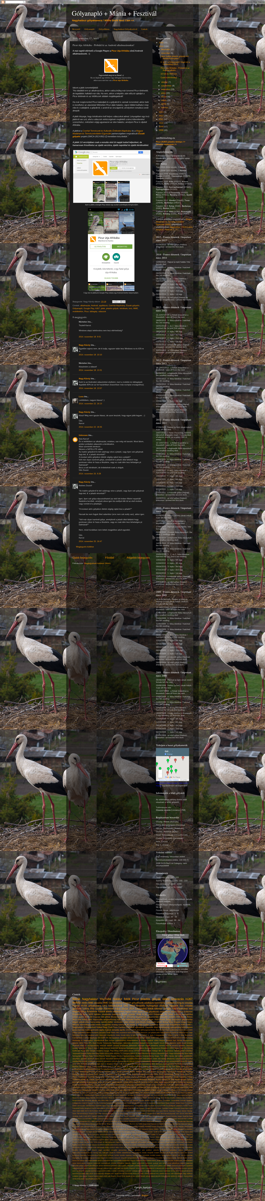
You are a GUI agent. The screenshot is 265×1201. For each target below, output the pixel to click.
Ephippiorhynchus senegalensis (133, 1106)
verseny (175, 1046)
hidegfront (164, 1033)
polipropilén (130, 1165)
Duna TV (184, 1103)
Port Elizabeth (105, 1129)
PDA (135, 1126)
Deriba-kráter (151, 1103)
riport (111, 1168)
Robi (124, 1129)
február (116, 1080)
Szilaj (182, 1132)
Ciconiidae (166, 1100)
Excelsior (151, 1106)
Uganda (101, 1139)
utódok (146, 1173)
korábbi (152, 1155)
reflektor (106, 1168)
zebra (80, 1176)
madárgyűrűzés (92, 1030)
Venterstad (179, 1139)
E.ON (114, 1067)
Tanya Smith (181, 1134)
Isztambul (189, 1051)
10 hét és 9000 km (169, 74)
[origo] (180, 1056)
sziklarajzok (80, 1171)
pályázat (91, 1035)
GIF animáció (129, 1017)
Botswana (179, 1064)
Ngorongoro (168, 1124)
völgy (184, 1173)
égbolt (153, 1176)
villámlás (182, 1046)
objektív (183, 1163)
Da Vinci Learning (100, 1103)
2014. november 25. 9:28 (90, 474)
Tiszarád (91, 1077)
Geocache (117, 1108)
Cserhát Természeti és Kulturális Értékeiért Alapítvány (107, 131)
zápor (125, 1090)
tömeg (160, 1061)
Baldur (190, 1095)
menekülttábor (188, 1160)
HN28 (96, 1111)
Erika (146, 1106)
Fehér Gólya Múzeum (184, 1067)
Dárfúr (74, 1106)
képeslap (189, 1155)
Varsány (173, 1139)
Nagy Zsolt (107, 1027)
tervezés (190, 1171)
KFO (89, 1116)
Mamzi (157, 1121)
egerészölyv (100, 1080)
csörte (162, 1145)
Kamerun (101, 1116)
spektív (126, 1168)
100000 (183, 1090)
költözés (111, 1158)
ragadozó (189, 1165)
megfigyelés (129, 1085)
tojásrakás (116, 1014)
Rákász (113, 1056)
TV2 (161, 1056)
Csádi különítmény (169, 78)
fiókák (76, 999)
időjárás (182, 1033)
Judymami (76, 1053)
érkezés (129, 1019)
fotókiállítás (189, 1147)
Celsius (176, 1048)
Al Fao (102, 1095)
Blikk (153, 1064)
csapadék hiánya (186, 1077)
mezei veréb (151, 1085)
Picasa (162, 1019)
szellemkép (177, 1168)
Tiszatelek (97, 1137)
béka (134, 1033)
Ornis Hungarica (128, 1126)
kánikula (169, 1155)
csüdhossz (168, 1145)
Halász (117, 999)
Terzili (74, 1137)
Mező (140, 1053)
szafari (142, 1168)
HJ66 (188, 1025)
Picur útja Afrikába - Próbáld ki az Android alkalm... (175, 69)
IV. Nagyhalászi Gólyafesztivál (146, 1113)
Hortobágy (76, 1040)
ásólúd (138, 1176)
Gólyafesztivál (115, 1005)
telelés (109, 1011)
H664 (78, 1111)
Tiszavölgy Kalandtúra (116, 1137)
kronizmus (182, 1082)
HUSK (84, 1005)
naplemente (188, 1085)
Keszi (85, 1014)
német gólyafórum (173, 1163)
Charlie (122, 1100)
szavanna (154, 1046)
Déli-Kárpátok (90, 1106)
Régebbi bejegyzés (138, 557)
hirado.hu (112, 1152)
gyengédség (175, 1027)
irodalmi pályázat (160, 1152)
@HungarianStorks (148, 1030)
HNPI (121, 1051)
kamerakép (95, 1022)
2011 (161, 119)
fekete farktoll (145, 1147)
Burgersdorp (76, 1100)
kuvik (184, 1043)
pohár (124, 1165)
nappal (133, 1163)
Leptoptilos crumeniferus (131, 1118)
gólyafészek (154, 1012)
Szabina (135, 1074)
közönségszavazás (169, 1158)
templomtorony (109, 1019)
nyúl (86, 1035)
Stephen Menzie (103, 1132)
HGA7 (130, 1069)
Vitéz (118, 1033)
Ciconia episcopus (156, 1100)
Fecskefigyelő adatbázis (174, 1106)
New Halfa (189, 1053)
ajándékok (139, 1027)
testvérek (75, 1173)
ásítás (133, 1176)
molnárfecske (161, 1085)
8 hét (125, 1064)
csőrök (83, 1080)
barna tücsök (100, 1059)
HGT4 (87, 1111)
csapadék (149, 1027)
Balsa (158, 1030)
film (165, 1014)
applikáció (103, 305)
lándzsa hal (101, 1160)
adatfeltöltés (188, 1056)
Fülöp (83, 1051)
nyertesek (148, 1163)
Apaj (145, 1095)
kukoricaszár (180, 1059)
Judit (80, 1116)
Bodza (141, 1048)
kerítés (116, 1155)
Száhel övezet (77, 1134)
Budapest (189, 1098)
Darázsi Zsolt (122, 1103)
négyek (76, 1011)
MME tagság (96, 1121)
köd (106, 1158)
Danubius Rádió (111, 1103)
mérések (103, 1046)
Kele (106, 1040)
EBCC (119, 1067)
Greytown (123, 1038)
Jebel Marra (188, 1113)
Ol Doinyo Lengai (100, 1126)
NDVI (91, 1014)
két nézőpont (84, 1158)
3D (91, 1017)
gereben (138, 1150)
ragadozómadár (77, 1168)
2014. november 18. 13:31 (90, 370)
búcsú (121, 1145)
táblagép (93, 311)
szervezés (107, 1061)
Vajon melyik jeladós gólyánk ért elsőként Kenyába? (175, 57)
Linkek (144, 29)
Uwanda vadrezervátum (136, 1139)
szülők (134, 1012)
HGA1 (125, 1069)
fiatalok (101, 1011)
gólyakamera (94, 1005)
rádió (114, 1168)
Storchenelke (113, 1132)
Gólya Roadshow (88, 1011)
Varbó (113, 1033)
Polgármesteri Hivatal (93, 1129)
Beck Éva (131, 1064)
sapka (101, 1030)
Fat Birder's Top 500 (167, 1067)
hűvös (139, 1152)
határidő (137, 1082)
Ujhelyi (106, 1139)
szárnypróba (187, 1014)
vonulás (189, 1003)
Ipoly (173, 1113)
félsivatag (143, 1080)
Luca (81, 397)
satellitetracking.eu (175, 1003)
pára (164, 1165)
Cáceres (90, 1103)
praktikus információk (142, 1165)
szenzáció (99, 1061)
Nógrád (75, 1043)
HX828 (127, 1111)
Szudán (99, 1008)
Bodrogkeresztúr (132, 1048)
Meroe (88, 1124)
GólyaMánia (104, 29)
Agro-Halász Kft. (78, 1095)
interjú (150, 1082)
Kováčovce (161, 1116)
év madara (146, 1090)
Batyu (88, 1098)
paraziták (75, 1165)
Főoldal (109, 557)
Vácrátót (86, 1142)
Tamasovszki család (165, 1134)
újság (96, 1179)
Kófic (111, 1053)
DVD (178, 1017)
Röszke (99, 1043)
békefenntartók (105, 1145)
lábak (90, 1160)
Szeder (150, 1132)
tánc (112, 1173)
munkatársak (105, 1163)
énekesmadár (165, 1176)
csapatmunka (141, 1145)
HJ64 (183, 1025)
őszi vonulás (186, 1005)
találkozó (149, 1171)
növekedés (106, 1014)
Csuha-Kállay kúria (99, 1067)
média (98, 1025)
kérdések (124, 308)
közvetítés (158, 1158)
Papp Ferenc (94, 1056)
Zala (121, 1077)
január (168, 1152)
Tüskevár (75, 1139)
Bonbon (150, 1098)
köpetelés (76, 1085)
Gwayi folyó (184, 1108)
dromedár (175, 1145)
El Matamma (132, 1067)
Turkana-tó (137, 1137)
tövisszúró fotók (138, 1173)
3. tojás (95, 1048)
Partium (154, 1126)
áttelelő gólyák (145, 1176)
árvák (138, 1014)
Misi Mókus (102, 1124)
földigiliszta (166, 1080)
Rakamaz (113, 1129)
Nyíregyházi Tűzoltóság (176, 1072)
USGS (166, 1056)
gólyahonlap (187, 1019)
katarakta (83, 1155)
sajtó (118, 1168)
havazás (144, 1082)
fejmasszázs (136, 1147)
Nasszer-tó (155, 1124)
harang (95, 1152)
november (166, 53)
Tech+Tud (189, 1074)
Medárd (82, 1124)
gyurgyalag (93, 1082)
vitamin (161, 1173)
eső (191, 1008)
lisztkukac (90, 1085)
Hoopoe (91, 1113)
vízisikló (172, 1017)
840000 (163, 1093)
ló (86, 1046)
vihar (123, 1019)
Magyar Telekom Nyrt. (167, 1040)
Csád (182, 1048)
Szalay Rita (88, 1008)
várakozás (119, 1090)
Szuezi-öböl (189, 1132)
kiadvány (129, 1155)
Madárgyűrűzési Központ (137, 1121)
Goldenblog (174, 1030)
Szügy (168, 1019)
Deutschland (160, 1103)
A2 (179, 1093)
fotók (127, 999)
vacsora (166, 1061)
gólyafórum (164, 1150)
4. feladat (131, 1093)
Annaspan (139, 1095)
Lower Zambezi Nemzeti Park (161, 1118)
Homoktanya (84, 1113)
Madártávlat (150, 1121)
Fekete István (188, 1106)
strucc (138, 1168)
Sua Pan (121, 1132)
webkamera (118, 1011)
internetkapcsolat (87, 1025)
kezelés (122, 1155)
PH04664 (141, 1126)
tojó (118, 1019)
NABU (140, 1124)
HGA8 (135, 1069)
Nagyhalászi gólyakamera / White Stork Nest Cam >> (103, 20)
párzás (125, 1008)
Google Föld (170, 1008)
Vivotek (74, 1142)
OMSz (81, 1043)
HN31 (109, 1111)
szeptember (166, 86)
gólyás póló (155, 1033)
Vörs (91, 1142)
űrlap (159, 1090)
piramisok (114, 1165)
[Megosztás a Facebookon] (121, 301)
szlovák (87, 1171)
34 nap (125, 1093)
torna (95, 1173)
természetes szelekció (178, 1171)
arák (186, 1142)
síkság (140, 1171)
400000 (137, 1093)
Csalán (146, 1025)
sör (144, 1171)
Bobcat (134, 1098)
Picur (86, 311)
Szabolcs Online (130, 1132)
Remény (120, 1129)
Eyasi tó (158, 1106)
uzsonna (102, 1090)
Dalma (180, 1012)
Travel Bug (129, 1137)
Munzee (126, 1124)
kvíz (130, 308)
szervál (190, 1168)
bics (79, 1145)
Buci (184, 1098)
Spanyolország (129, 1056)
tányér (117, 1173)
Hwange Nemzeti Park (109, 1113)
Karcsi (106, 1116)
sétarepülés (184, 1087)
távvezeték (128, 1173)
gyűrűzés (76, 1008)
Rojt (128, 1129)
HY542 (137, 1051)
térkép (76, 1002)
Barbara (82, 1098)
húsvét (162, 1043)
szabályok (91, 1061)
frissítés (75, 1150)
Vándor (171, 1056)
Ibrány (165, 1022)
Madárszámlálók (123, 1072)
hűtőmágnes (187, 1027)
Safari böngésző (178, 1129)
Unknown (83, 435)
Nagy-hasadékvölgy (176, 1053)
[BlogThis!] (116, 301)
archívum (91, 1059)
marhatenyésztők (167, 1160)
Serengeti (89, 1132)
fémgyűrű (151, 1080)
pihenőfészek (93, 1165)
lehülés (185, 1158)
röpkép (133, 1087)
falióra (118, 1147)
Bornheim (157, 1098)
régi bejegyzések (124, 1087)
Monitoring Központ (149, 1053)
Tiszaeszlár (107, 1043)
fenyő (171, 1147)
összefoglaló (89, 1179)
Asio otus (150, 1095)
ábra (130, 1090)
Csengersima (77, 1038)
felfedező (117, 1059)
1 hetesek (165, 1090)
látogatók (173, 1005)
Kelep (89, 1053)
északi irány (125, 1035)
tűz (90, 1090)
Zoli (176, 1056)
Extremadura (154, 1067)
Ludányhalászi (120, 1040)
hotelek (118, 1152)
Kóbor (102, 1053)
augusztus (166, 89)
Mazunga (189, 1121)
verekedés (118, 1022)
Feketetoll (75, 1108)
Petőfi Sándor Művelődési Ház (105, 1074)
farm (121, 1147)
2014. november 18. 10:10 (90, 355)
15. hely (82, 1093)
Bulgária (164, 1048)
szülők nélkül (165, 1087)
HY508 (143, 1111)
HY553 (148, 1111)
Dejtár (183, 1017)
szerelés (162, 1046)
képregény (76, 1158)
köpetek (190, 1082)
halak (170, 1014)
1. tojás (139, 1025)
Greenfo (177, 1108)
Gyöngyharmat (89, 1069)
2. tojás (151, 1035)
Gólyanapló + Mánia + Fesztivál (114, 13)
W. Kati (105, 1142)
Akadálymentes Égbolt (92, 1095)
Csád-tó (84, 1103)
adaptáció (134, 1142)
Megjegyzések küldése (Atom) (97, 563)
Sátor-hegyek (116, 1134)
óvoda (74, 1179)
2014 (161, 46)
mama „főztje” (156, 1160)
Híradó (148, 1051)
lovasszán (75, 1160)
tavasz (174, 1012)
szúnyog (134, 1171)
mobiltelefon (78, 311)
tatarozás (155, 1171)
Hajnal (128, 1012)
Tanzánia (102, 1033)
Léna (114, 1072)
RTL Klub (92, 1043)
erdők (107, 1147)
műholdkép (120, 1163)
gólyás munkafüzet (186, 1150)
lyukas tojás (84, 1160)
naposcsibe (98, 1019)
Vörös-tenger (98, 1142)
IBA (160, 1051)
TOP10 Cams (179, 1074)
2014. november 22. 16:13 (90, 404)
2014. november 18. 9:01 (90, 337)
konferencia (173, 1082)
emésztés (83, 1147)
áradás (128, 1176)
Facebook (109, 1008)
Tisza (115, 1027)
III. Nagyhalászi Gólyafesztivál (92, 1040)
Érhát (123, 1176)
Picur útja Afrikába (120, 51)
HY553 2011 (155, 1111)
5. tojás (101, 1048)
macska (97, 1085)
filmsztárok (177, 1147)
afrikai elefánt (142, 1142)
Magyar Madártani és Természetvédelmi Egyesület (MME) (174, 221)
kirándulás (146, 1155)
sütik (191, 1087)
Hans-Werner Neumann (167, 1111)
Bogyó (145, 1098)
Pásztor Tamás (104, 1056)
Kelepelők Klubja (134, 1116)
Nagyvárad (146, 1124)
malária (148, 1160)
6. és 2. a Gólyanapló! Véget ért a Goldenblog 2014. (175, 63)
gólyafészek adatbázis (143, 1003)
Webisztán (111, 1142)
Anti (116, 1048)
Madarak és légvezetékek (120, 1121)
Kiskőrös (107, 1072)
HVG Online (129, 1051)
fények (158, 1080)
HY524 (179, 1038)
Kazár (126, 1116)
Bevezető (76, 29)
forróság (149, 1043)
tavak (161, 1171)
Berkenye (122, 1048)
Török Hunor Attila (177, 1137)
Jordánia (75, 1116)
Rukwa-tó (145, 1129)
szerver (184, 1168)
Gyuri (191, 1108)
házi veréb (172, 1033)
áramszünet (136, 1090)
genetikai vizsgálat (110, 1150)
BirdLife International (143, 1064)
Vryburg (80, 1142)
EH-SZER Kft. (103, 1038)
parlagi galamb (84, 1165)
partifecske (90, 1087)
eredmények (141, 1017)
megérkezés (165, 1012)
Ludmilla (190, 1118)
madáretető (126, 1160)
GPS (104, 1005)
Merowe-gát (94, 1124)
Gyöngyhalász (77, 1069)
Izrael (185, 1069)
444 (141, 1093)
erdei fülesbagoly (98, 1147)
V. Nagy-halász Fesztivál (153, 1139)
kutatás (158, 1155)
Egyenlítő (99, 1106)
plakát (97, 1087)
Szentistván (176, 1132)
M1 (73, 1121)
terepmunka (76, 1090)
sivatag (115, 1025)
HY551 (151, 1069)
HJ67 (97, 308)
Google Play (89, 308)
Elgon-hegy (106, 1106)
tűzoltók (95, 1090)
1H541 (100, 1093)
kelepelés (163, 1017)
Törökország (99, 1077)
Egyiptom (115, 1038)
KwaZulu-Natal (188, 1116)
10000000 (75, 1093)
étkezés (180, 1176)
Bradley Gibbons (176, 1098)
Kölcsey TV (118, 1053)
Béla (99, 1100)
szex (74, 1171)
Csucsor (96, 1017)
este (79, 1019)
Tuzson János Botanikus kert (160, 1137)
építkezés (174, 1176)
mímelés (113, 1163)
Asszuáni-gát (158, 1095)
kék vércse (182, 1155)
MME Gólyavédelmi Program (117, 1003)
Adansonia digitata (186, 1093)
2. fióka (89, 1048)
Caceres (112, 1100)
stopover (132, 1168)
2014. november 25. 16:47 (90, 541)
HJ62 (162, 1038)
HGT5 (91, 1111)
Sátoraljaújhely (126, 1134)
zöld (78, 1064)
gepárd (183, 1080)
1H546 (133, 1030)
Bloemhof (128, 1098)
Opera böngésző (116, 1126)
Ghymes (125, 1108)
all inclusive (161, 1142)
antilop (172, 1142)
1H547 (144, 1035)
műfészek (170, 1085)
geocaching (122, 1150)
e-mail (187, 1145)
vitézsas (167, 1173)
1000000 (190, 1090)
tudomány (100, 1173)
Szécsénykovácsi (106, 1134)
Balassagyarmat (182, 1095)
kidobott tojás (137, 1155)
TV (157, 1134)
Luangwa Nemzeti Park (179, 1118)
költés (82, 1046)
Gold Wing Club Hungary (136, 1108)
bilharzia (84, 1145)
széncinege (121, 1171)
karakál (190, 1152)
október (164, 82)
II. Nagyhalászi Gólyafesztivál (173, 1051)
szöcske (128, 1171)
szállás (108, 1171)
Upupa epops (113, 1139)
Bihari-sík (111, 1098)
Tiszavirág (104, 1137)
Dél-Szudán (81, 1106)
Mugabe (120, 1124)
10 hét (178, 1090)
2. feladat (106, 1093)
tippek (140, 1012)
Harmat (76, 1005)
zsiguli (101, 1176)
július (163, 93)
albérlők (154, 1142)
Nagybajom (151, 1072)
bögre (190, 1022)
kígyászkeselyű (95, 1158)
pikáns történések (105, 1165)
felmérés (166, 1147)
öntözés (154, 1090)
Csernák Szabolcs (186, 1100)
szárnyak (122, 1025)
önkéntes (82, 1048)
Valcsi (107, 1077)
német (164, 1163)
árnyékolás (92, 1064)
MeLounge (76, 1124)
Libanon (147, 1118)
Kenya (111, 1040)
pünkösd (174, 1165)
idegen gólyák (78, 1022)
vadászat (152, 1173)
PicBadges (122, 1074)
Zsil (122, 1142)
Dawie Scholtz (132, 1103)
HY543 (143, 1051)
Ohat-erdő (84, 1074)
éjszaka (75, 1048)
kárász (174, 1155)
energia (90, 1147)
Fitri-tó (94, 1108)
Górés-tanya (183, 1030)
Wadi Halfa (114, 1077)
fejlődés (97, 1014)
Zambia (121, 1027)
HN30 (105, 1111)
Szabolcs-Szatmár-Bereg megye (147, 1056)
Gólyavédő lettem (154, 1022)
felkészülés (159, 1147)
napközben (179, 1085)
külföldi (83, 1085)
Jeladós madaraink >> (166, 144)
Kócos (107, 1053)
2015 (161, 43)
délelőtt (181, 1145)
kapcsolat (183, 1152)
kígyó (103, 1158)
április (164, 104)
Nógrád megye (180, 1022)
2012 (161, 116)
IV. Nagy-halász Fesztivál (126, 1113)
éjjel (98, 1064)
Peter (86, 1043)
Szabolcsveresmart (146, 1074)
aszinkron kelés (126, 1033)
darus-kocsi (140, 1033)
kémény (190, 1043)
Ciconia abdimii (144, 1100)
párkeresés (133, 1046)
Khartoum (100, 1072)
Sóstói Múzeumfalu (166, 1074)
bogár (90, 1145)
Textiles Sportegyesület (85, 1137)
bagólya (75, 1145)
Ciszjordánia (175, 1100)
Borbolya (148, 1048)
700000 (157, 1093)
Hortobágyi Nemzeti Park (169, 1069)
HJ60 (153, 1038)
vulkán (190, 1061)
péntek (169, 1165)
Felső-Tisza (165, 1030)
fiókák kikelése (155, 1008)
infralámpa (171, 1059)
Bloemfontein (119, 1098)
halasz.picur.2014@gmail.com (82, 1152)
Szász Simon (87, 1134)
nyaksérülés (141, 1163)
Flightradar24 (100, 1108)
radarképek (182, 1165)
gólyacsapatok (117, 1082)
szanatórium (169, 1168)
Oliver (108, 1126)
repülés (104, 1022)
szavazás (177, 999)
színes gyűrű (78, 1017)
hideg (84, 1019)
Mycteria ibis (134, 1124)
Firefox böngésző (85, 1108)
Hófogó (155, 1051)
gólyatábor (173, 1150)
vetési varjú (110, 1090)
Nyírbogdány (161, 1072)
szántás (114, 1171)
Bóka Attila (104, 1100)
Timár (108, 1033)
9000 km (174, 1093)
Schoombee (189, 1129)
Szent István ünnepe (165, 1132)
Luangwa (126, 1053)
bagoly (190, 1142)
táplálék (155, 1061)
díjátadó (143, 1043)
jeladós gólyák (112, 308)
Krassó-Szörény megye (174, 1116)
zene (74, 1064)
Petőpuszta (167, 1126)
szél (148, 1087)
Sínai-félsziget (136, 1134)
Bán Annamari (86, 1100)
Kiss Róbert (153, 1116)
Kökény (88, 1033)
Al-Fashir (116, 1095)
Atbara (166, 1095)
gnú (143, 1150)
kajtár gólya (163, 1082)
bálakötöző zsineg (172, 1077)
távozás (122, 1173)
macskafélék (117, 1160)
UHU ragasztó (84, 1139)
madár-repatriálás (107, 1085)
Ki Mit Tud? (144, 1116)
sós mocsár (130, 1061)
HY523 (173, 1038)
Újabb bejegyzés (82, 557)
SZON (129, 1074)
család (134, 1145)
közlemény (151, 1158)
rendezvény (112, 1087)
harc (100, 1152)
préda (151, 1165)
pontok (84, 1061)
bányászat (95, 1145)
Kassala (84, 1053)
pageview (189, 1163)
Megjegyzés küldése (85, 547)
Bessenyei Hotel (102, 1098)
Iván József (180, 1113)
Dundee (190, 1103)
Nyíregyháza (188, 1040)
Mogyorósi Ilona (112, 1124)
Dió (185, 1048)
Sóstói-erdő (146, 1134)
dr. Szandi (91, 1080)
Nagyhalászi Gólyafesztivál (125, 29)
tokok (91, 1173)
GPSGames (110, 1108)
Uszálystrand (123, 1139)
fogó (183, 1147)
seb (122, 1168)
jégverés (173, 1043)
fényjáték (138, 1059)
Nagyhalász (90, 999)
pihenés (116, 1046)
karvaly (81, 1030)
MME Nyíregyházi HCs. (83, 1121)
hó (178, 1033)
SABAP (170, 1129)
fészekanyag (164, 1027)
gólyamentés (153, 1017)
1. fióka (139, 1035)
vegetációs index (113, 1035)
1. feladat (172, 1090)
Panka (90, 1074)
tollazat (168, 1046)
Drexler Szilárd (175, 1103)
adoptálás (76, 1059)
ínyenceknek (188, 1176)
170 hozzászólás (91, 1093)
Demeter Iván (141, 1103)
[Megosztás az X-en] (118, 301)
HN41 (113, 1111)
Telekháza (189, 1134)
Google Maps (147, 1019)
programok (124, 1046)
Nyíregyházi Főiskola (80, 1056)
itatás (167, 1043)
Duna (110, 1067)
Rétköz (151, 1129)
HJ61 (158, 1038)
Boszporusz (156, 1048)
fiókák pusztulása (128, 1059)
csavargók (149, 1145)
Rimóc (190, 1017)
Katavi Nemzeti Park (116, 1116)
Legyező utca (113, 1118)
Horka (190, 1038)
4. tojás (175, 1035)
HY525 (184, 1038)
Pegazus (160, 1126)
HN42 (116, 1051)
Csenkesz (154, 1025)
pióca (120, 1165)
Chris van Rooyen (131, 1100)
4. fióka (169, 1035)
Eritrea (139, 1067)
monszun (89, 1163)
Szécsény (95, 1134)
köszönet (189, 1059)
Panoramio (182, 1008)
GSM (145, 1012)
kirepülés (140, 1005)
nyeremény (159, 1003)
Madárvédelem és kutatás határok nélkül (143, 1040)
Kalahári (94, 1116)
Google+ (171, 1108)
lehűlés (190, 1158)
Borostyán (189, 1035)
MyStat (179, 1040)
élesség (158, 1176)
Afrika (132, 1005)
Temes (74, 1077)
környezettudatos (133, 1158)
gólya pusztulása (104, 1082)
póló (97, 1035)
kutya (163, 1155)
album (149, 1142)
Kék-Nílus (95, 1053)
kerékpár (111, 1155)
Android (94, 305)
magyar (132, 1160)
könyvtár (124, 1158)
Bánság (94, 1100)
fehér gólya (127, 1147)
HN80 (118, 1111)
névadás (98, 1003)
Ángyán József (116, 1176)
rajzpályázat (92, 1168)
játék (103, 308)
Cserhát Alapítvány (117, 305)
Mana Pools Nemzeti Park (168, 1121)
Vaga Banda (166, 1139)
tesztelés (82, 1173)
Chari (117, 1100)
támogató (107, 1173)
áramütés (84, 1064)
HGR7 (140, 1069)
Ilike (181, 1069)
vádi (172, 1173)
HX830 (137, 1111)
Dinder (167, 1103)
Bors (162, 1098)
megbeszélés (178, 1160)
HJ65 (191, 1030)
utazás (132, 1025)
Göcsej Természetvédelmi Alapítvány (109, 1069)
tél (128, 1025)
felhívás (75, 1025)
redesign (100, 1168)
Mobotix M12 (141, 1072)
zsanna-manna (93, 1176)
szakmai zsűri (160, 1168)
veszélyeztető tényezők (178, 1061)
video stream (129, 1022)
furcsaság (83, 1150)
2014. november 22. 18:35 (90, 427)
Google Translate (162, 1108)
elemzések (76, 1147)
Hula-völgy (98, 1113)
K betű (85, 1116)
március (165, 108)
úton (102, 1064)
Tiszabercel (82, 1077)
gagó (100, 1150)
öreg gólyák (81, 1179)
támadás (115, 1030)
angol (167, 1142)
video (165, 999)
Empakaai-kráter (116, 1106)
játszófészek (175, 1152)
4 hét (120, 1064)
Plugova (82, 1129)
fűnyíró (94, 1150)
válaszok (102, 311)
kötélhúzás (143, 1158)
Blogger (145, 1195)
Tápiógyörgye (117, 1043)
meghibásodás (140, 1085)
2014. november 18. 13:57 (90, 388)
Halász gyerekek (78, 1033)
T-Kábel (152, 1134)
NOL (167, 1053)
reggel (147, 1046)
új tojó (133, 1035)
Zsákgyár (127, 1142)
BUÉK (174, 1095)
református (104, 1087)
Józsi (156, 1019)
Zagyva (118, 1142)
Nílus (171, 1022)
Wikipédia (127, 1043)
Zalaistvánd (141, 1008)
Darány (137, 1019)
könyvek (117, 1158)
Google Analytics (96, 1051)
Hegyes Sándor (181, 1111)
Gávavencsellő (133, 1038)
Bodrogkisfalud (169, 1064)
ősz (99, 1179)
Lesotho (142, 1118)
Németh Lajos (79, 1126)
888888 (168, 1093)
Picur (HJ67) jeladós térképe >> (170, 142)
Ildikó (158, 1113)
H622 (74, 1111)
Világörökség (188, 1139)
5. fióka (181, 1035)
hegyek (156, 1043)
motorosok (96, 1163)
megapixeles (119, 1085)
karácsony (76, 1155)
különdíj (179, 1158)
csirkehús (76, 1080)
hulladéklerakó (127, 1152)
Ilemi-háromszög (166, 1113)
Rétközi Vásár (158, 1129)
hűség (134, 1152)
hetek (155, 1059)
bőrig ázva (127, 1145)
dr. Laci (148, 1033)
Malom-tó (133, 1053)
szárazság (122, 1061)
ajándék (84, 1059)
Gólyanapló (89, 29)
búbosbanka (114, 1145)
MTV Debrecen (105, 1121)
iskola (156, 1082)
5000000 (146, 1093)
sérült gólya (174, 1087)
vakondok (102, 1035)
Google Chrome (150, 1108)
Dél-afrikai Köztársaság (111, 1017)
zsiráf (105, 1176)
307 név (119, 1093)
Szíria (156, 1074)
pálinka (160, 1165)
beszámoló (159, 1077)
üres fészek (141, 1022)
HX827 (122, 1111)
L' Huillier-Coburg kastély (99, 1118)
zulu (109, 1176)
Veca (74, 1019)
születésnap (154, 1087)
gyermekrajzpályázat (80, 1082)
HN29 (100, 1111)
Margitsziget (182, 1121)
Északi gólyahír (132, 305)
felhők (152, 1147)
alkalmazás (85, 305)
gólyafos (156, 1150)
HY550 (146, 1069)
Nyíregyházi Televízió (180, 1124)
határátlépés (147, 1059)
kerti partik (103, 1155)
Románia (95, 1033)
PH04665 (148, 1126)
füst (89, 1150)
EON (124, 1067)
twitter (110, 1022)
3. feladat (108, 1064)
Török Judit (189, 1137)
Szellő (155, 1132)
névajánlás (106, 1025)
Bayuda (93, 1098)
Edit (110, 1038)
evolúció (112, 1147)
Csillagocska (76, 1103)
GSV (87, 1051)
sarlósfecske (141, 1087)
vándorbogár (178, 1173)
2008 (161, 130)
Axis (170, 1095)
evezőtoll (109, 1080)
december (166, 49)
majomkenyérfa (141, 1160)
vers (157, 1173)
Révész (120, 1056)
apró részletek (179, 1142)
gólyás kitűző (128, 1082)
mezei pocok (81, 1163)
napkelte (128, 1163)
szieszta (115, 1061)
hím (159, 1059)
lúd (112, 1160)
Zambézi (127, 1077)
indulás (144, 1152)
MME (135, 308)
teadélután (166, 1171)
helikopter (105, 1152)
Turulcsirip (145, 1137)
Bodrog (139, 1098)
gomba (190, 1080)
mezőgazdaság (93, 1046)
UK (90, 1139)
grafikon (149, 1150)
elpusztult (109, 1059)
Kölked (99, 1027)
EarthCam (76, 1051)
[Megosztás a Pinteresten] (124, 301)
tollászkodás (147, 1061)
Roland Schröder (135, 1129)
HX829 (132, 1111)
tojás (87, 1173)
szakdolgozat (149, 1168)
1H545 (128, 1030)
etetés (85, 1003)
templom (138, 1061)
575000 (152, 1093)
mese (74, 1163)
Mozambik (161, 1053)
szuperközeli (101, 1171)
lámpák (94, 1160)
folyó (156, 1027)
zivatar (85, 1176)
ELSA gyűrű (147, 1014)
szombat (93, 1171)
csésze (156, 1145)
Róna (165, 1129)
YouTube (105, 999)
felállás (122, 1080)
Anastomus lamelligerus (127, 1095)
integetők (150, 1152)
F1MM (163, 1106)
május (164, 100)
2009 (161, 127)
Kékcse (75, 1118)
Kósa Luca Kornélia (84, 1118)
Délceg (190, 1048)
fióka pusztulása (132, 1080)
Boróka (167, 1098)
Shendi (95, 1132)
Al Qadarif (108, 1095)
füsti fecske (175, 1080)
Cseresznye (164, 1025)
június (164, 97)
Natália (161, 1124)
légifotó (108, 1160)
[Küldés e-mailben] (113, 301)
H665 (82, 1111)
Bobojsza (159, 1064)
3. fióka (115, 1064)
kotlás (179, 1043)
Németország (88, 1126)
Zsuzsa (134, 1077)
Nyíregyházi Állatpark (157, 1005)
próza (156, 1165)
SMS (125, 1005)
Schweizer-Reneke (78, 1132)
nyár (160, 1163)
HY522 (167, 1038)
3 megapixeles (160, 1035)
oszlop (83, 1087)
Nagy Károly (84, 345)
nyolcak (155, 1163)
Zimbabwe (130, 1027)
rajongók (141, 1046)
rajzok (86, 1168)
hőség (163, 1059)
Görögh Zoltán (144, 1038)
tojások (108, 1030)
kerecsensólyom (93, 1155)
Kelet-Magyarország (87, 1072)
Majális (132, 1072)
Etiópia (145, 1067)
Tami (174, 1134)
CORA (170, 1048)
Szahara (139, 1132)
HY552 (157, 1069)
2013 (161, 112)
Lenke (120, 1118)
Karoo (77, 1072)
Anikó (113, 1048)
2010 (161, 123)
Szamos (145, 1132)
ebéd (191, 1145)
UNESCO (95, 1139)
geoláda (130, 1150)
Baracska (75, 1098)
